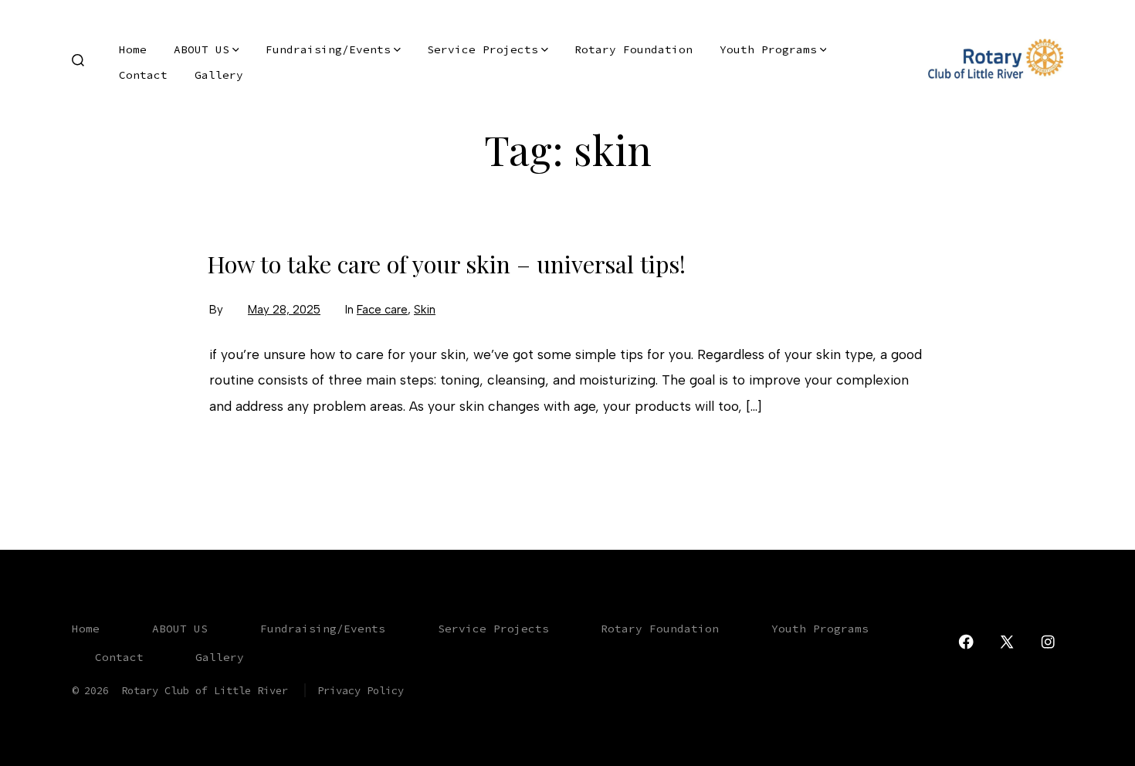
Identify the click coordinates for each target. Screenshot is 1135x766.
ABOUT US (201, 49)
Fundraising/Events (328, 49)
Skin (424, 310)
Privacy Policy (360, 690)
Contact (143, 75)
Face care (382, 310)
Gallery (219, 75)
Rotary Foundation (633, 49)
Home (133, 49)
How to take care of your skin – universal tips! (446, 264)
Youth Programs (768, 49)
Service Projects (482, 49)
